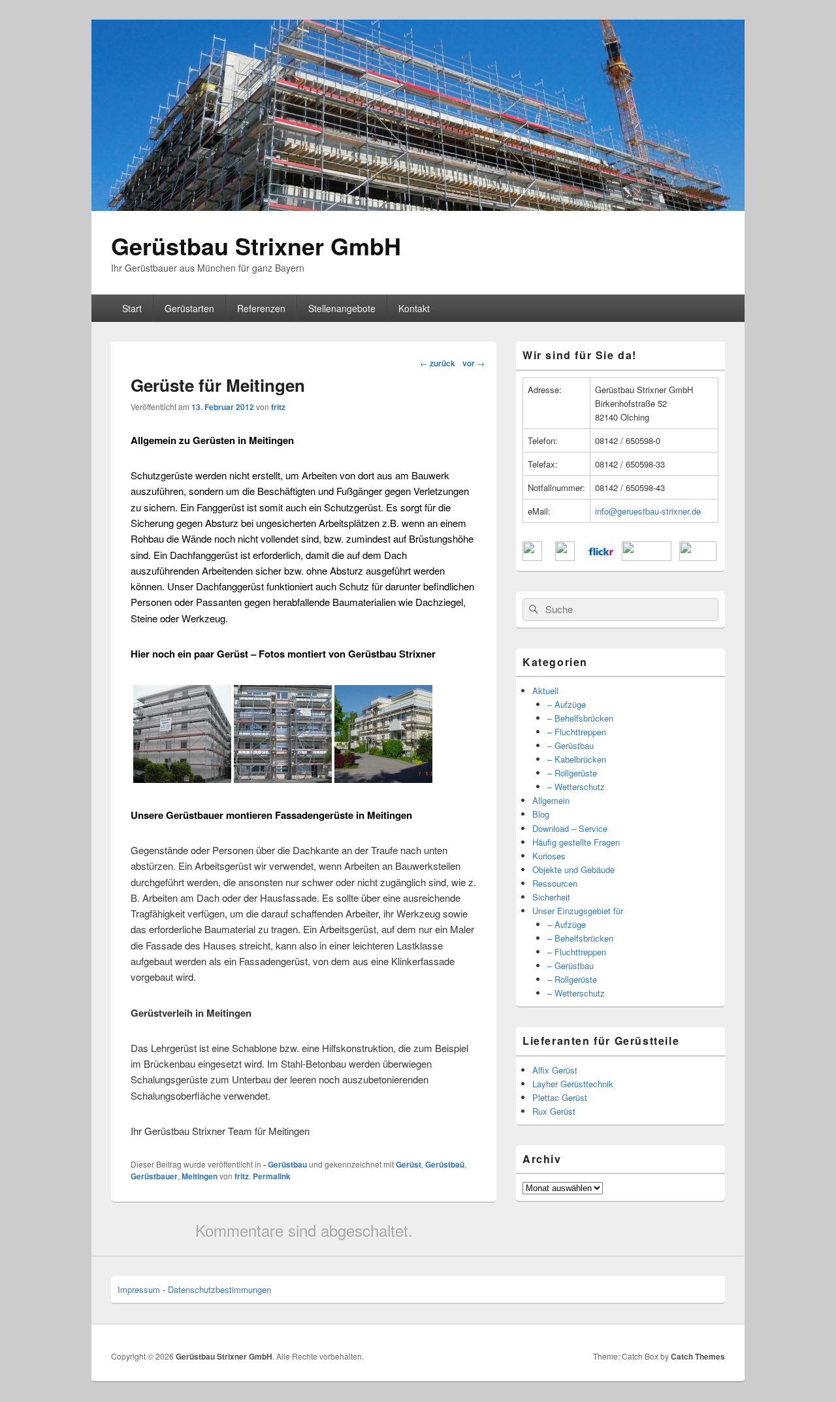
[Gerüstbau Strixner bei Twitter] (565, 557)
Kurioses (549, 856)
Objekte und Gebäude (573, 869)
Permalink (272, 1176)
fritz (278, 407)
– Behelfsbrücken (580, 718)
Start (132, 308)
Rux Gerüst (553, 1111)
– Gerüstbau (570, 745)
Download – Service (569, 828)
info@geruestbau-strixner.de (648, 511)
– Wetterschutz (576, 786)
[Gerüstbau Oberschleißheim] (182, 779)
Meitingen (199, 1176)
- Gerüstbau (285, 1164)
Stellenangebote (342, 308)
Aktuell (545, 690)
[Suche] (532, 609)
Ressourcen (554, 883)
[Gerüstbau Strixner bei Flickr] (601, 557)
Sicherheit (551, 897)
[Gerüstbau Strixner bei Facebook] (532, 557)
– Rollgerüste (572, 773)
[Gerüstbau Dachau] (283, 779)
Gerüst (408, 1164)
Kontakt (414, 308)
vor (473, 363)
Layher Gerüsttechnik (572, 1083)
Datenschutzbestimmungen (219, 1289)
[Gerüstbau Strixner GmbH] (418, 207)
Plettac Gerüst (559, 1097)
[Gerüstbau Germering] (383, 779)
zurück (437, 363)
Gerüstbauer (154, 1176)
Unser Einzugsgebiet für (577, 910)
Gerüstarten (189, 308)
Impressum (139, 1289)
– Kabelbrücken (576, 759)
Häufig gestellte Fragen (576, 842)
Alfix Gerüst (554, 1070)
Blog (540, 814)
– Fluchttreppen (576, 731)
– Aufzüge (566, 704)
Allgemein (551, 800)
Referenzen (261, 308)
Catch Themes (698, 1356)
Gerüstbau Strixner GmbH (256, 246)
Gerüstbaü (444, 1164)
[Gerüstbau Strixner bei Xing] (646, 557)
